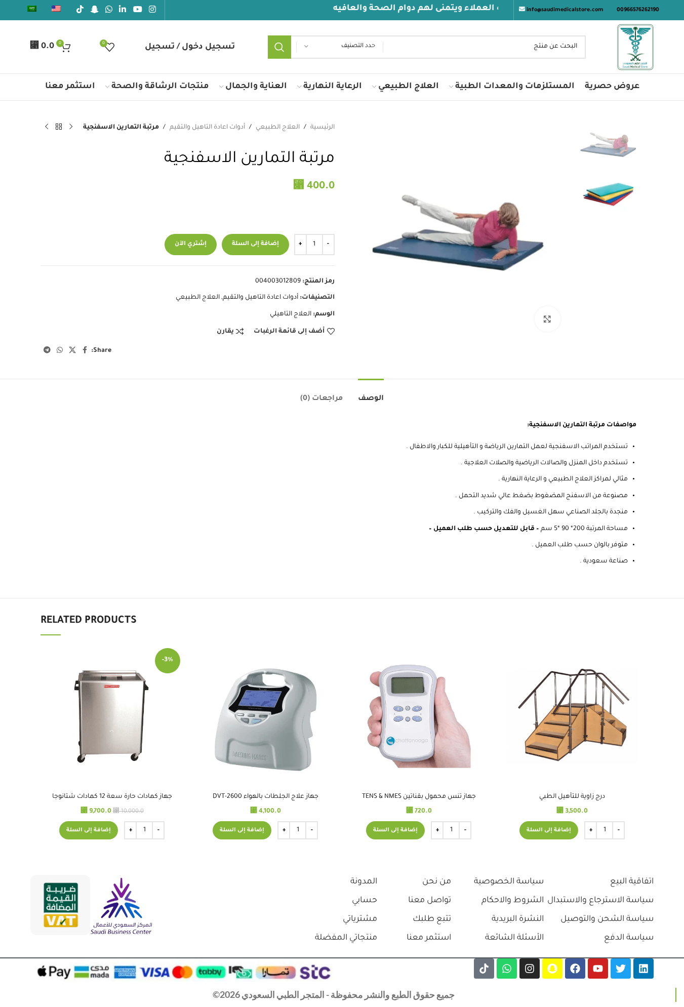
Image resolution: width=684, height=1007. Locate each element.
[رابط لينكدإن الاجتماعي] (123, 10)
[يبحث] (279, 47)
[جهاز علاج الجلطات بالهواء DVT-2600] (265, 716)
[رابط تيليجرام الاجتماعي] (47, 350)
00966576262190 (638, 10)
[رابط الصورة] (121, 906)
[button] (548, 830)
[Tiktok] (484, 968)
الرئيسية (322, 127)
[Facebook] (575, 968)
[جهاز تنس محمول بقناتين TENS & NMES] (419, 716)
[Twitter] (621, 968)
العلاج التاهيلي (290, 314)
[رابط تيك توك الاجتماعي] (80, 10)
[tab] (371, 394)
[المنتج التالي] (47, 127)
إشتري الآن (191, 244)
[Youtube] (598, 968)
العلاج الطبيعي (278, 127)
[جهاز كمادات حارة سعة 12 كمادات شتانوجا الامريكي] (112, 716)
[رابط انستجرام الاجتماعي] (152, 10)
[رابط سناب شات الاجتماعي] (94, 10)
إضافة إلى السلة (255, 244)
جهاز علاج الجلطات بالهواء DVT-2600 (265, 796)
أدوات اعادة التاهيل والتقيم (207, 127)
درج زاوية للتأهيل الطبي (572, 796)
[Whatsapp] (507, 968)
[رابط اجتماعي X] (72, 350)
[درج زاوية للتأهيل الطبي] (572, 716)
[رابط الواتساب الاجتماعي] (108, 10)
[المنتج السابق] (71, 127)
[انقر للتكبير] (547, 319)
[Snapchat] (552, 968)
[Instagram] (529, 968)
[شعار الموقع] (636, 47)
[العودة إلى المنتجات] (59, 127)
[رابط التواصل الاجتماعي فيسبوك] (85, 350)
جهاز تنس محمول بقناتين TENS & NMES (419, 796)
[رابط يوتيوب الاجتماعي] (137, 10)
